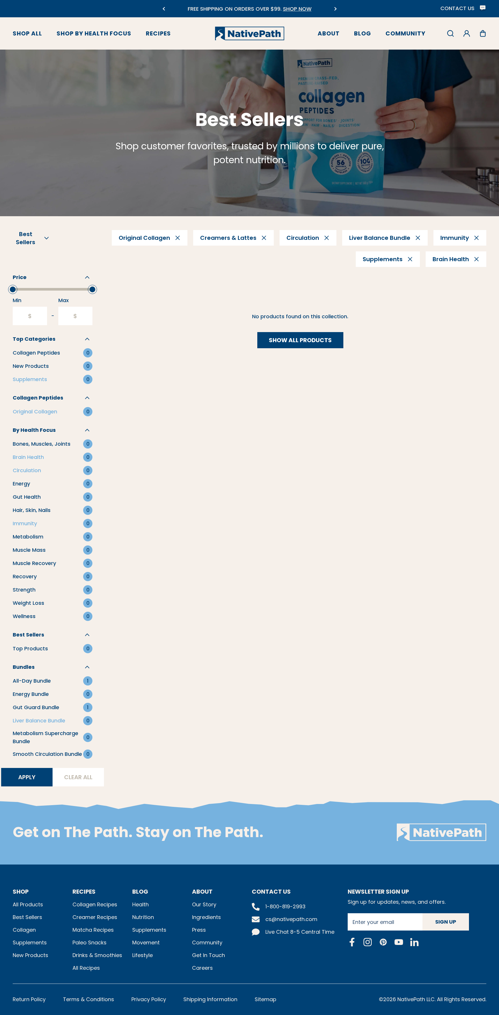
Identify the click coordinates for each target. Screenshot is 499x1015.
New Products (30, 955)
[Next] (335, 8)
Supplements (30, 942)
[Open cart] (482, 33)
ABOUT (202, 892)
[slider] (13, 289)
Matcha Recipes (93, 929)
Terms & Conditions (88, 999)
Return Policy (29, 999)
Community (405, 33)
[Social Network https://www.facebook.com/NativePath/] (352, 942)
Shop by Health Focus (94, 33)
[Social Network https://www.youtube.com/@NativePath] (398, 942)
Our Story (204, 904)
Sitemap (265, 999)
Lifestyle (142, 955)
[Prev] (163, 8)
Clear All (78, 777)
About (329, 33)
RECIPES (84, 892)
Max (63, 300)
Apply (27, 777)
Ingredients (206, 917)
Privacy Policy (148, 999)
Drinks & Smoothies (97, 955)
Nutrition (143, 917)
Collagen (24, 929)
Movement (146, 942)
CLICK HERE (296, 12)
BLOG (140, 892)
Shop (21, 892)
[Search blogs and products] (450, 33)
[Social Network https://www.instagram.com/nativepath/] (367, 942)
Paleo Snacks (89, 942)
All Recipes (86, 967)
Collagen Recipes (94, 904)
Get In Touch (208, 955)
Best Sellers (27, 917)
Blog (362, 33)
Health (140, 904)
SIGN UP (445, 921)
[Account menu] (466, 33)
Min (17, 300)
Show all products (300, 340)
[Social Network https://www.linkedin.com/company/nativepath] (414, 942)
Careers (202, 967)
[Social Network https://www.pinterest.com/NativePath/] (383, 942)
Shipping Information (210, 999)
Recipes (158, 33)
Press (199, 929)
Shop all (27, 33)
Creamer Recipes (94, 917)
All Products (28, 904)
